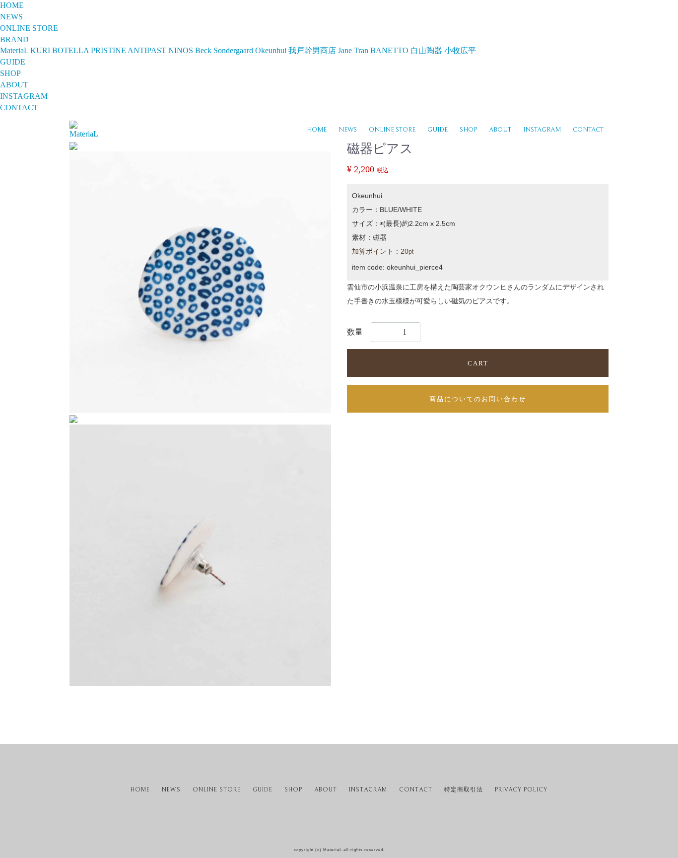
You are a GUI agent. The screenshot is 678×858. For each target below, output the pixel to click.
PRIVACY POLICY (521, 789)
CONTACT (588, 130)
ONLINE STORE (392, 130)
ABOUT (500, 130)
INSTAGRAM (542, 130)
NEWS (348, 130)
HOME (317, 130)
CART (478, 363)
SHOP (468, 130)
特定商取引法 (463, 789)
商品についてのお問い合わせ (477, 399)
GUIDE (437, 130)
